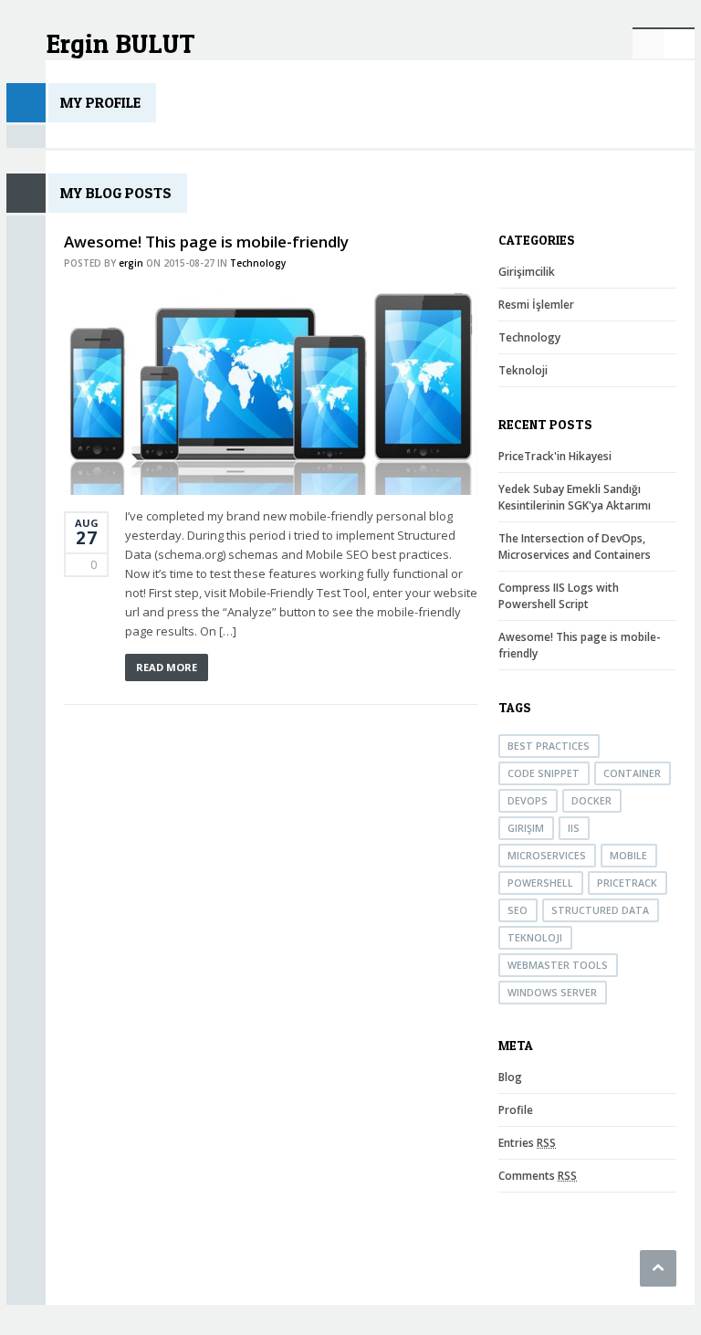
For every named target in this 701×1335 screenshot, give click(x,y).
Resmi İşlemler (536, 304)
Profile (515, 1110)
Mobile (628, 855)
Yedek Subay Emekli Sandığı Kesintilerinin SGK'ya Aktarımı (574, 497)
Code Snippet (543, 773)
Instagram (679, 42)
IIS (574, 828)
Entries (527, 1143)
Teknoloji (523, 370)
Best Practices (548, 746)
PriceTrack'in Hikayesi (555, 456)
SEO (517, 910)
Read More (166, 667)
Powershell (540, 883)
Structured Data (600, 910)
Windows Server (552, 992)
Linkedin (648, 42)
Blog (510, 1077)
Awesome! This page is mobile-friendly (206, 241)
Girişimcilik (526, 271)
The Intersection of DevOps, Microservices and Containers (574, 546)
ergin (131, 263)
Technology (258, 263)
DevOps (527, 800)
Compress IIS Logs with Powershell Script (558, 596)
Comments (537, 1175)
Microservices (546, 855)
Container (632, 773)
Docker (591, 800)
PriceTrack (627, 883)
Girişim (525, 828)
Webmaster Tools (557, 965)
